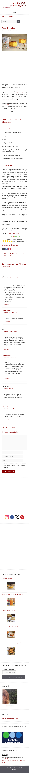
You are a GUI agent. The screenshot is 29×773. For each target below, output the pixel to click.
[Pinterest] (22, 517)
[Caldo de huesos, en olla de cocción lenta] (14, 602)
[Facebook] (12, 517)
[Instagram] (7, 517)
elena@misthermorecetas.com (10, 718)
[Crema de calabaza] (14, 586)
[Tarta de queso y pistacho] (14, 618)
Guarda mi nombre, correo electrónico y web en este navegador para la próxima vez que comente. (15, 465)
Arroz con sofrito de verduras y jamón (11, 643)
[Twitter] (17, 517)
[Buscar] (18, 21)
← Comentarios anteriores (9, 270)
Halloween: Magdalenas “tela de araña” (14, 254)
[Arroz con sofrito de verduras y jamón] (14, 650)
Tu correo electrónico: (8, 669)
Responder (6, 304)
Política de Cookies (19, 771)
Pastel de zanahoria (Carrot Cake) (10, 626)
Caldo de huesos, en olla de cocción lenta (12, 594)
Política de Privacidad (10, 771)
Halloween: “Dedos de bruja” (11, 256)
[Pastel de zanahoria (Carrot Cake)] (14, 634)
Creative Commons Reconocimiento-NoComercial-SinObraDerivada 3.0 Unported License (13, 760)
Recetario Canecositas (12, 233)
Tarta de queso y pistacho (8, 610)
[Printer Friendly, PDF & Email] (14, 237)
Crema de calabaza (7, 578)
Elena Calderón (7, 310)
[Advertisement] (14, 68)
